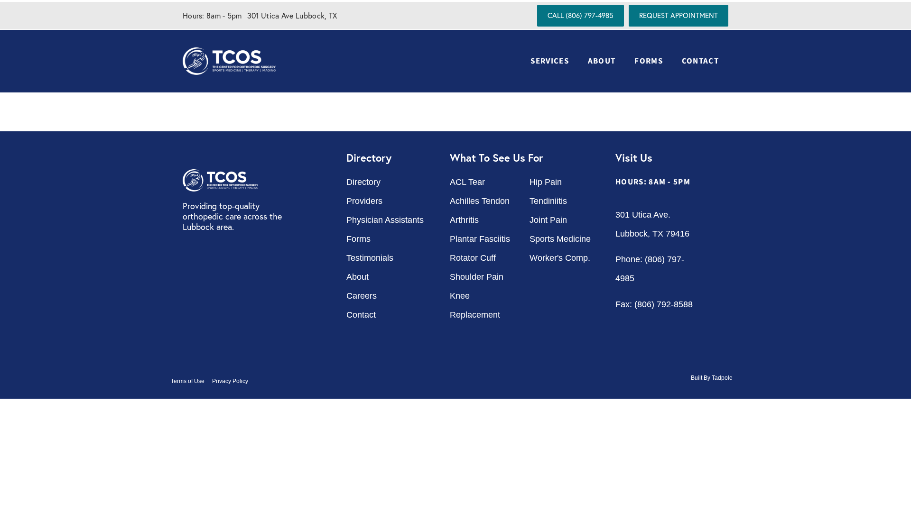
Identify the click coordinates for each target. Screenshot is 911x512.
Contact (700, 61)
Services (549, 61)
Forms (648, 61)
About (602, 61)
